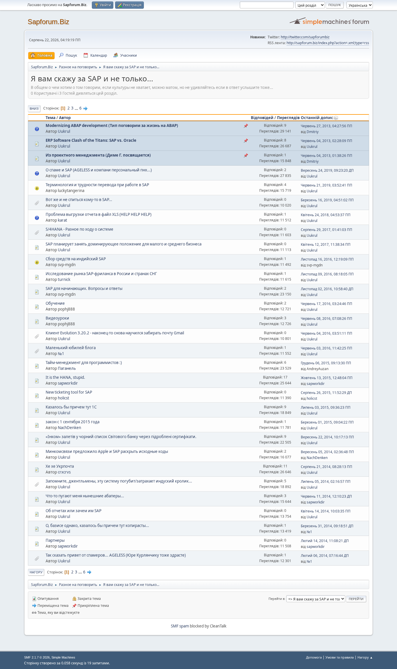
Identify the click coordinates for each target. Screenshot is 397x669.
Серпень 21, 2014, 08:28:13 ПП (326, 466)
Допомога (314, 657)
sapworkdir (68, 383)
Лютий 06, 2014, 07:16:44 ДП (325, 555)
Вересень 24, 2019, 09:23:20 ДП (327, 170)
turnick (64, 279)
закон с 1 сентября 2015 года (72, 421)
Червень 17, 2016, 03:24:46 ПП (326, 303)
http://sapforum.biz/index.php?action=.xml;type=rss (328, 42)
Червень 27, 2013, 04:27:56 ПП (326, 125)
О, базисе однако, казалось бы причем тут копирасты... (97, 525)
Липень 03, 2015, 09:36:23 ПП (325, 407)
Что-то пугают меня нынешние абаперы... (85, 495)
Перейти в (277, 598)
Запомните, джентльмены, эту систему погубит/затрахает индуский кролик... (119, 481)
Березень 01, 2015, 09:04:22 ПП (327, 422)
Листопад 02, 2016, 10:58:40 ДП (327, 288)
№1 (61, 353)
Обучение (55, 303)
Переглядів (288, 117)
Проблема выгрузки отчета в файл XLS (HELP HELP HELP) (98, 214)
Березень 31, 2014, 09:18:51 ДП (327, 525)
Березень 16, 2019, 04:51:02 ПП (327, 200)
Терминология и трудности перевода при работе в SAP (97, 184)
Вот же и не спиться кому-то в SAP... (79, 199)
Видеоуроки (57, 318)
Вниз (34, 108)
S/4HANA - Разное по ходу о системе (79, 229)
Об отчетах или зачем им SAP (73, 510)
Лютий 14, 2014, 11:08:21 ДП (325, 540)
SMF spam (180, 626)
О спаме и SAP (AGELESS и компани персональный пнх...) (99, 170)
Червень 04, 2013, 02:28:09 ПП (326, 140)
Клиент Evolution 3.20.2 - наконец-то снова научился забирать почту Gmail (115, 333)
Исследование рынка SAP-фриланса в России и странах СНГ (101, 273)
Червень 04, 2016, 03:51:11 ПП (326, 333)
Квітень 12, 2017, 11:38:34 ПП (325, 244)
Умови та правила (340, 657)
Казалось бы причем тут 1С (71, 407)
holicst (63, 398)
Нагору (36, 572)
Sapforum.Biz (48, 22)
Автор (65, 117)
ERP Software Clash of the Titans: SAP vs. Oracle (91, 140)
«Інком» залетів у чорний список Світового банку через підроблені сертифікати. (121, 436)
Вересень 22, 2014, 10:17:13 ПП (327, 437)
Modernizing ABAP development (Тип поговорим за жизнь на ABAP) (112, 125)
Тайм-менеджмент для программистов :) (84, 362)
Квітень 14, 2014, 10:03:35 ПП (325, 511)
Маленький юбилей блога (71, 347)
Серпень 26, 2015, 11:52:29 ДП (326, 392)
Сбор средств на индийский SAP (76, 258)
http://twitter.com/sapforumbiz (305, 37)
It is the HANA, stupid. (65, 377)
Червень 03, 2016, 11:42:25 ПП (326, 348)
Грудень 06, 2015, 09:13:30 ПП (326, 362)
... (77, 108)
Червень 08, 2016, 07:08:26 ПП (326, 318)
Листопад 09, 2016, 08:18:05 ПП (327, 274)
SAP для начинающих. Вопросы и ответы (84, 288)
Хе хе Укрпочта (60, 466)
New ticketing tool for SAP (69, 392)
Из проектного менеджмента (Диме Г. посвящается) (98, 155)
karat (62, 220)
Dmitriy (313, 131)
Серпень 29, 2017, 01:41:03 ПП (326, 229)
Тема (51, 117)
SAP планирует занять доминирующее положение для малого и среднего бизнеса (123, 244)
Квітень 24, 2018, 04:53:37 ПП (325, 214)
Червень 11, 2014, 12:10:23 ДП (326, 496)
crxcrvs (64, 472)
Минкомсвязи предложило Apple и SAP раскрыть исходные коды (107, 451)
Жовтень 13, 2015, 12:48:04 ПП (327, 377)
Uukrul (64, 131)
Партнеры (55, 540)
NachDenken (69, 427)
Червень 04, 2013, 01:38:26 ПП (326, 155)
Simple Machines (63, 657)
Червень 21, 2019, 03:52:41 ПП (326, 185)
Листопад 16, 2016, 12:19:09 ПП (327, 259)
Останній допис (317, 117)
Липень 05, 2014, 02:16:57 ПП (325, 481)
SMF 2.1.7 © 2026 (37, 657)
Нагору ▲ (365, 657)
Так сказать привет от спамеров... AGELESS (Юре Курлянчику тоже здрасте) (116, 555)
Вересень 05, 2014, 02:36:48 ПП (327, 451)
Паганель (67, 368)
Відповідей (262, 117)
